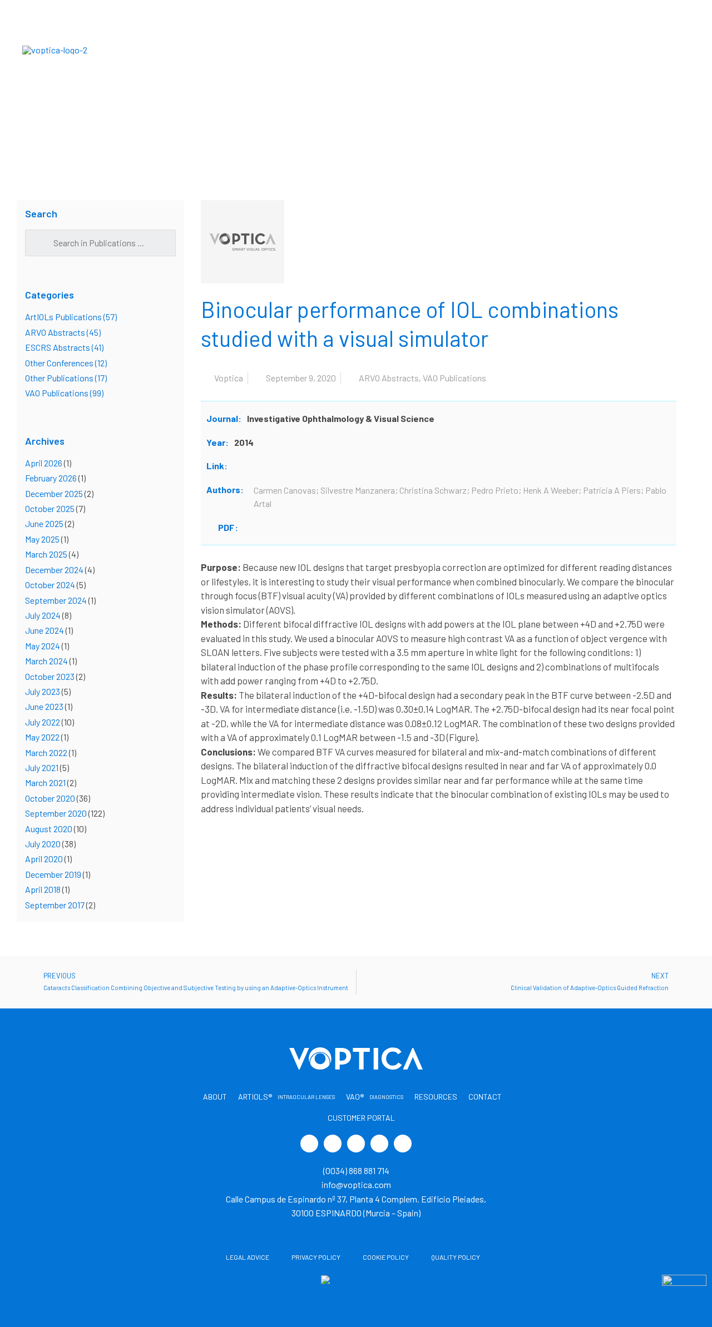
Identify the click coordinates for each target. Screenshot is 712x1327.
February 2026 (51, 478)
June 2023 (44, 706)
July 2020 (43, 843)
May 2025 (42, 539)
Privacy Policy (315, 1257)
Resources (474, 49)
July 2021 (41, 767)
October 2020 (50, 798)
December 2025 (54, 493)
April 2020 (44, 858)
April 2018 (43, 889)
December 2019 (53, 874)
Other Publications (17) (66, 377)
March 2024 (46, 660)
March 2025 (46, 554)
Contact (544, 49)
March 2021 (45, 782)
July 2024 (43, 615)
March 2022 (46, 752)
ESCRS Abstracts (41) (64, 347)
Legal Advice (247, 1257)
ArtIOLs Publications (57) (71, 316)
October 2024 (50, 584)
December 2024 (54, 569)
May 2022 (42, 737)
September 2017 (55, 904)
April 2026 (43, 463)
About (201, 49)
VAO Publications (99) (64, 392)
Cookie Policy (386, 1257)
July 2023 (42, 691)
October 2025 (50, 508)
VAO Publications (454, 377)
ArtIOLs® (287, 49)
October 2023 (50, 676)
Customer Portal (640, 49)
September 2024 (56, 600)
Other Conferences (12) (66, 362)
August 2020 (48, 828)
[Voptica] (54, 48)
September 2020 (56, 813)
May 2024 (42, 645)
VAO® (400, 49)
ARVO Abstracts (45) (63, 332)
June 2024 (44, 630)
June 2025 (44, 523)
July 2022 (42, 722)
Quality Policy (455, 1257)
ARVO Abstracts (389, 377)
